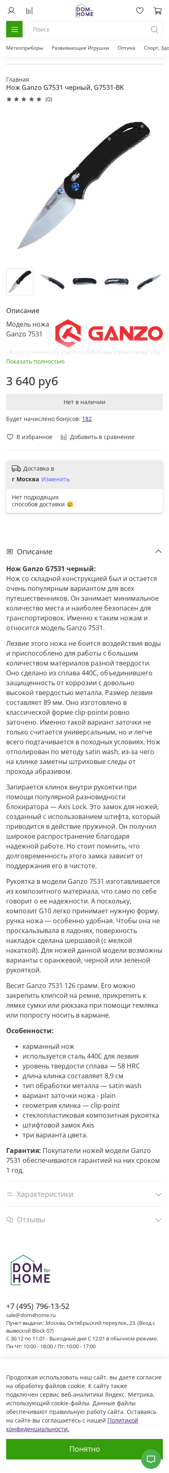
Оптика (126, 47)
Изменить (55, 479)
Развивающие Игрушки (80, 47)
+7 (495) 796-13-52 (37, 1306)
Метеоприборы (24, 47)
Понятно (84, 1449)
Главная (17, 79)
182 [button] (87, 419)
